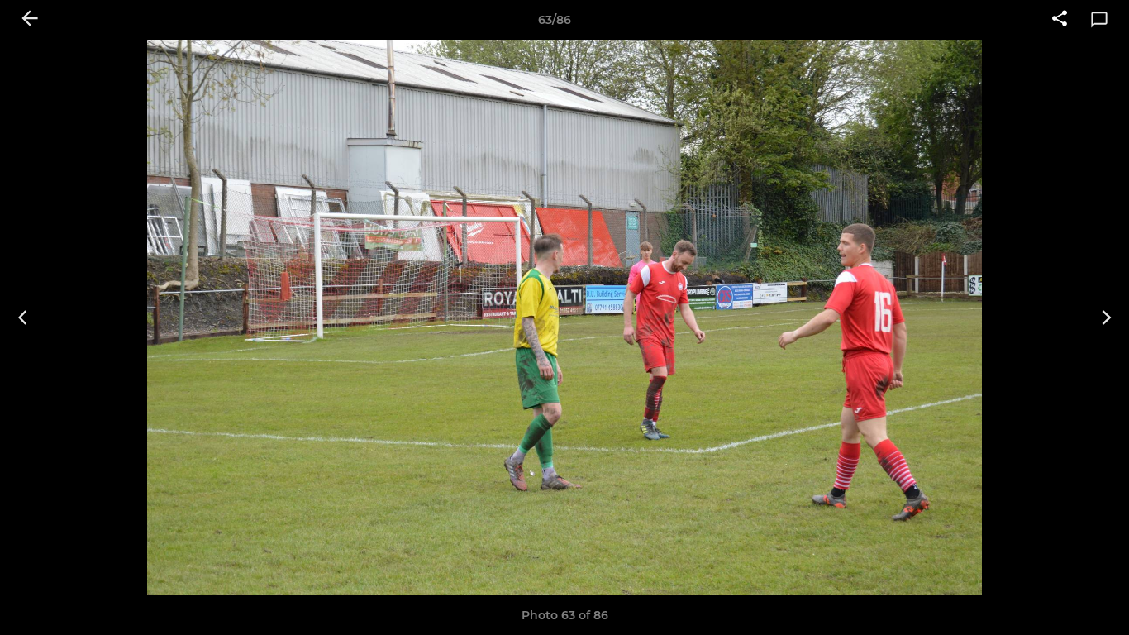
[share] (1059, 19)
